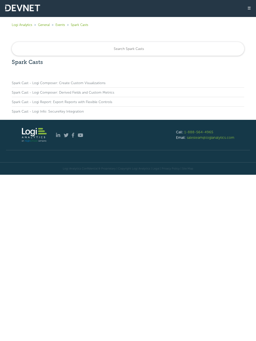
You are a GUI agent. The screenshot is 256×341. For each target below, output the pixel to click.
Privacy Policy (171, 168)
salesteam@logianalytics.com (210, 137)
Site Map (187, 168)
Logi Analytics (22, 25)
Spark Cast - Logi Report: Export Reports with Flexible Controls (62, 102)
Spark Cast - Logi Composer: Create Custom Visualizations (59, 83)
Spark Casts (79, 25)
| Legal (155, 168)
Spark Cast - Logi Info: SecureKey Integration (48, 111)
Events (60, 25)
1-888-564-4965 (198, 132)
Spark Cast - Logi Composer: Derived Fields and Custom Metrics (63, 92)
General (44, 25)
